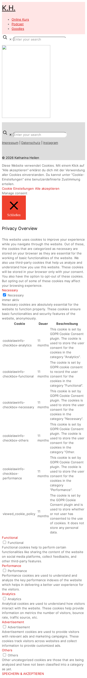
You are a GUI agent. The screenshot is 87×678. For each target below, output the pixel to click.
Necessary (16, 295)
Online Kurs (20, 19)
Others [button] (7, 650)
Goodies (18, 29)
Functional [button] (10, 537)
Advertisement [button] (13, 622)
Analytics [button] (8, 594)
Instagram (50, 143)
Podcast (18, 24)
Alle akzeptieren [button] (47, 188)
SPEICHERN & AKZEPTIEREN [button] (23, 674)
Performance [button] (11, 566)
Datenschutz (30, 143)
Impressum (10, 143)
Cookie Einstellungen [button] (18, 188)
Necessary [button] (10, 290)
